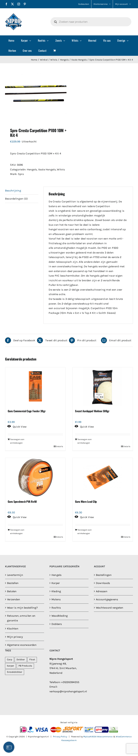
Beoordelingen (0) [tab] (16, 198)
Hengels (32, 169)
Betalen (12, 591)
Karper (55, 583)
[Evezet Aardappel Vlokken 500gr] (103, 386)
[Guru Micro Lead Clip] (103, 477)
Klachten (12, 628)
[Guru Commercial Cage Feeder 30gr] (35, 386)
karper (10, 665)
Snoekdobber (14, 672)
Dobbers (56, 624)
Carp (9, 659)
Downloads (103, 583)
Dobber (20, 659)
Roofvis (56, 607)
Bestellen (13, 583)
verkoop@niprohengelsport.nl (68, 691)
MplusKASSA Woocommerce (98, 736)
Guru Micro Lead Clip (86, 502)
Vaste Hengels (47, 169)
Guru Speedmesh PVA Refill (22, 502)
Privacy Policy (60, 736)
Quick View (20, 426)
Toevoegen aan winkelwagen (17, 441)
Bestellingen (104, 575)
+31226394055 (70, 682)
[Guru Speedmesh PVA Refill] (35, 477)
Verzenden (13, 599)
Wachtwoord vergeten (109, 607)
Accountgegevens (107, 599)
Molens (56, 599)
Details (59, 446)
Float (32, 659)
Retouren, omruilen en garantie (21, 618)
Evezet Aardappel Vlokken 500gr (92, 411)
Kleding (56, 591)
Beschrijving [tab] (13, 190)
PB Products (25, 665)
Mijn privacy (15, 636)
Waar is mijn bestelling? (22, 607)
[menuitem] (11, 40)
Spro (21, 174)
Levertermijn (15, 575)
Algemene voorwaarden (22, 644)
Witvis (61, 169)
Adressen (101, 591)
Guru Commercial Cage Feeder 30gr (26, 411)
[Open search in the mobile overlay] (91, 22)
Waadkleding (59, 615)
